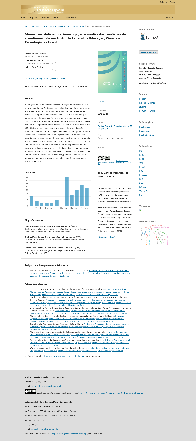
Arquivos (33, 17)
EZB (141, 179)
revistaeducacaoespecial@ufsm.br (47, 386)
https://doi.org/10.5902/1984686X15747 (47, 78)
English (142, 99)
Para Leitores (144, 127)
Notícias (45, 17)
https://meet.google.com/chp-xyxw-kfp (69, 433)
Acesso (172, 2)
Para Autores (144, 131)
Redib (142, 159)
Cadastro (163, 2)
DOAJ (141, 151)
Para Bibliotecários (146, 135)
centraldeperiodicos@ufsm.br (44, 429)
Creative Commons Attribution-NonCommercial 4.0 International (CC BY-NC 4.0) (115, 162)
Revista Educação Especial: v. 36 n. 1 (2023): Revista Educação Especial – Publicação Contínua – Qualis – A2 (80, 293)
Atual (23, 17)
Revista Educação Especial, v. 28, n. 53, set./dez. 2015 (63, 26)
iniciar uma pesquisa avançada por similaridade (64, 356)
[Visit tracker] (140, 210)
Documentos (70, 17)
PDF (103, 101)
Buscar (170, 17)
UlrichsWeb (144, 191)
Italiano (142, 107)
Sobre (56, 17)
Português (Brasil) (147, 111)
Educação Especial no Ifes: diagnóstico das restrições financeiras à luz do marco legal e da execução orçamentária (77, 317)
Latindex (143, 187)
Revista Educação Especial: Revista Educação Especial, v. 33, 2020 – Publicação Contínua (83, 350)
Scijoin (142, 195)
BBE (141, 171)
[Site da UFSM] (149, 40)
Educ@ (142, 167)
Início (27, 26)
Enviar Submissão (148, 52)
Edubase (143, 175)
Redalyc (142, 155)
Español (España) (147, 103)
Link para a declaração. (107, 237)
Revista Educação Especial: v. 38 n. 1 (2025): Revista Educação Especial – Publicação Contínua (80, 303)
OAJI (141, 163)
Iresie (141, 183)
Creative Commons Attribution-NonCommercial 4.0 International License (110, 393)
